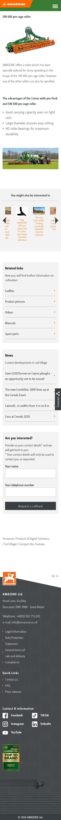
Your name (11, 466)
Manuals (10, 322)
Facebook (16, 714)
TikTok (44, 714)
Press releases (13, 691)
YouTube (16, 732)
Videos (9, 312)
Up (53, 575)
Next (56, 220)
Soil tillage (10, 543)
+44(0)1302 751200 (28, 615)
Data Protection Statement (14, 640)
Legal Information (15, 631)
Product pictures (15, 301)
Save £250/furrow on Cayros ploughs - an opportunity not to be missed (28, 376)
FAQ (7, 685)
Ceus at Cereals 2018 (17, 416)
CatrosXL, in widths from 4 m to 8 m (27, 405)
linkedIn (45, 723)
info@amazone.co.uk (24, 622)
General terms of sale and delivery (15, 652)
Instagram (17, 723)
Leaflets (9, 290)
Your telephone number (19, 484)
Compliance (12, 661)
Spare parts (12, 333)
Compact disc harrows (32, 543)
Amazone (8, 538)
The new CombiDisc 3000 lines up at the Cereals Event (27, 392)
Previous (4, 220)
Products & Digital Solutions (32, 538)
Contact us (11, 679)
